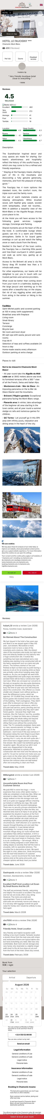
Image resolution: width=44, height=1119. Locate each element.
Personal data (22, 1063)
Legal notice (22, 1060)
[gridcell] (36, 993)
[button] (37, 985)
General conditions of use (22, 1054)
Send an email (23, 1044)
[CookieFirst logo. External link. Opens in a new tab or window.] (3, 541)
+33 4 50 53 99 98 (23, 1035)
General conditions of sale (22, 1057)
